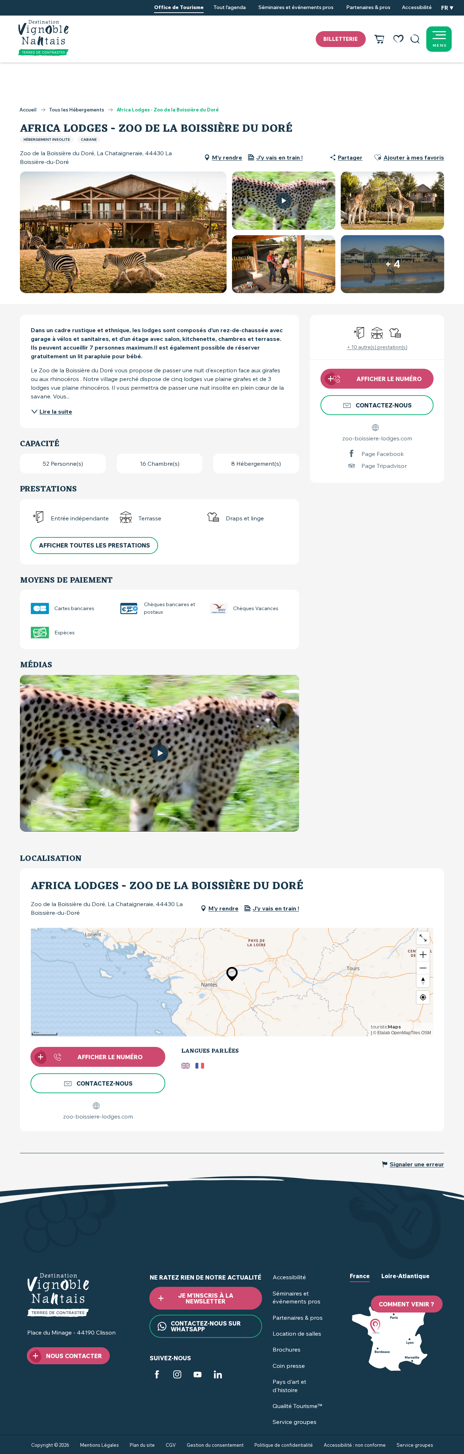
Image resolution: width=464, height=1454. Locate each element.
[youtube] (159, 753)
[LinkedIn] (218, 1375)
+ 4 (392, 264)
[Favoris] (398, 39)
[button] (415, 39)
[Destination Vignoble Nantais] (43, 38)
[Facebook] (157, 1375)
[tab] (360, 1281)
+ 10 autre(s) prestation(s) (377, 347)
